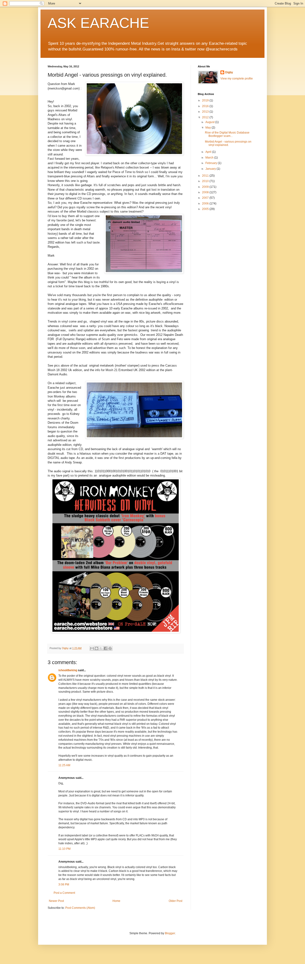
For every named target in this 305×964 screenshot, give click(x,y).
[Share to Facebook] (105, 648)
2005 (205, 209)
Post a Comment (64, 892)
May (208, 127)
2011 (205, 175)
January (211, 168)
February (211, 163)
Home (116, 901)
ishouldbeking (67, 670)
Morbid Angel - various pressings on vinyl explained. (228, 143)
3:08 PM (63, 884)
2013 (205, 111)
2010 (205, 181)
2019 (205, 100)
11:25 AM (64, 765)
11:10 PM (64, 848)
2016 (205, 106)
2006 (205, 203)
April (208, 152)
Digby (229, 72)
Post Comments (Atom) (80, 907)
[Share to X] (101, 648)
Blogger (170, 933)
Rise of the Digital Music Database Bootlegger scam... (227, 134)
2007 (205, 197)
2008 (205, 192)
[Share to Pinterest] (110, 648)
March (209, 157)
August (210, 122)
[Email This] (92, 648)
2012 (205, 117)
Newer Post (56, 901)
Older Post (175, 901)
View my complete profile (236, 78)
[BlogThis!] (96, 648)
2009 (205, 187)
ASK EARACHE (98, 23)
